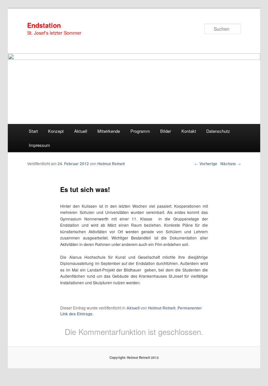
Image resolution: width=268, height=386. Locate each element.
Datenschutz (218, 131)
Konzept (56, 131)
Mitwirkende (108, 131)
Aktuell (80, 131)
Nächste (230, 164)
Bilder (165, 131)
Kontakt (188, 131)
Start (33, 131)
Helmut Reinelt (111, 164)
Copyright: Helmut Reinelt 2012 (134, 357)
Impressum (39, 145)
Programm (140, 131)
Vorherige (205, 164)
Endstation (44, 25)
